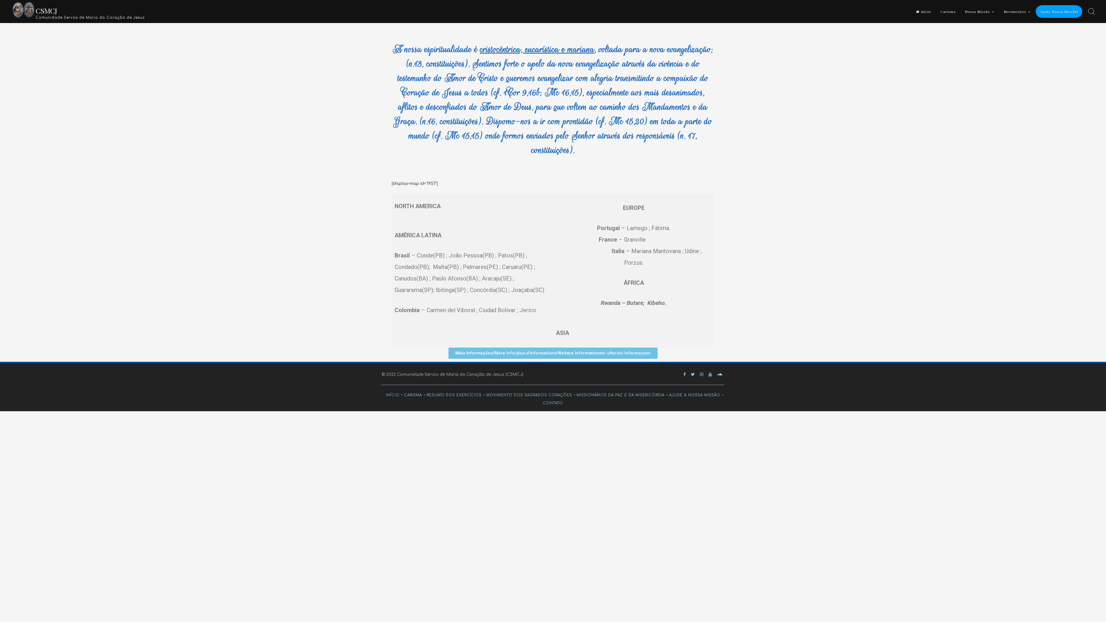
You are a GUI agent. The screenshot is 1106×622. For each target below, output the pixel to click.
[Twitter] (693, 374)
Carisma (948, 11)
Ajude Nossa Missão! (1059, 11)
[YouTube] (710, 374)
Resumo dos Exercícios (454, 395)
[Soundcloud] (719, 374)
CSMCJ (46, 10)
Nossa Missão (977, 11)
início (926, 11)
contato (553, 403)
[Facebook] (684, 374)
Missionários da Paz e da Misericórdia (620, 395)
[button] (553, 353)
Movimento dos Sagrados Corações (529, 395)
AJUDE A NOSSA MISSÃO (694, 395)
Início (392, 395)
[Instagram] (701, 374)
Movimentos (1015, 11)
